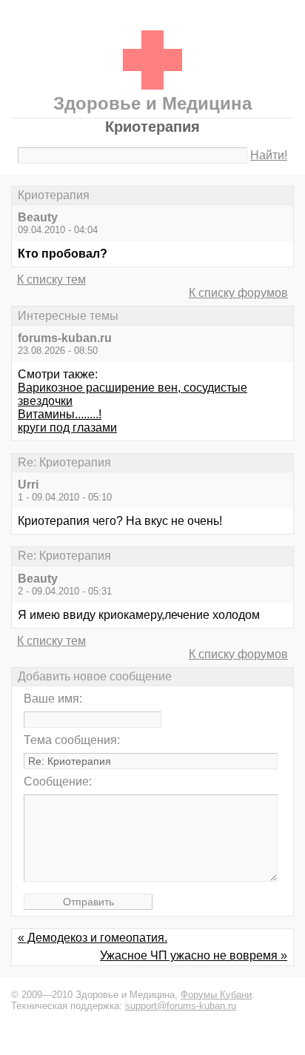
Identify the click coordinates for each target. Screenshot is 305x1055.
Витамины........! (59, 414)
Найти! (268, 155)
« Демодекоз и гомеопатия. (92, 937)
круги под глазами (67, 427)
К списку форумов (238, 293)
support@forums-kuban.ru (180, 1005)
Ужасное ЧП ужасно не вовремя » (193, 955)
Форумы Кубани (216, 994)
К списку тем (51, 279)
